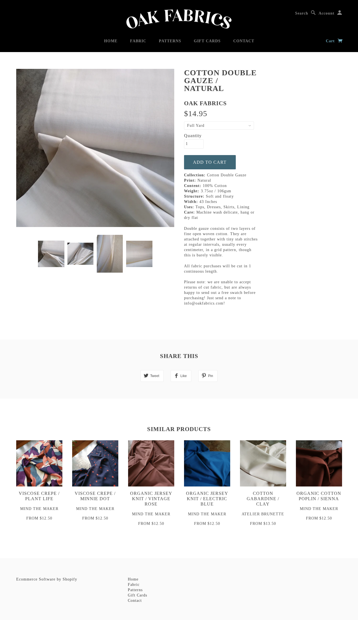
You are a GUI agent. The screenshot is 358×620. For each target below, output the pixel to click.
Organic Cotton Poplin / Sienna (318, 496)
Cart (331, 41)
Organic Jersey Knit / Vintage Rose (151, 499)
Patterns (170, 41)
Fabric (138, 41)
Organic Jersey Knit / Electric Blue (207, 499)
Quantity (193, 135)
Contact (243, 41)
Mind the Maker (39, 509)
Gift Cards (207, 41)
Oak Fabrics (205, 103)
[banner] (179, 18)
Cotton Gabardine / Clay (263, 499)
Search (301, 13)
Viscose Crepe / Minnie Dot (95, 496)
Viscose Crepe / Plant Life (39, 496)
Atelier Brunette (263, 514)
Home (110, 41)
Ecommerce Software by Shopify (46, 579)
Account (327, 13)
